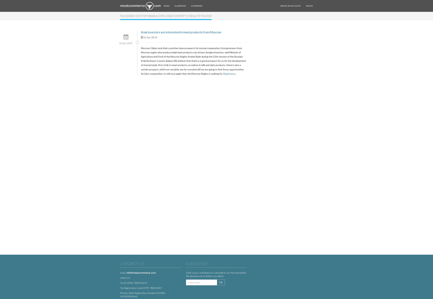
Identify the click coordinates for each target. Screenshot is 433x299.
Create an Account (290, 6)
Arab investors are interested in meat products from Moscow (181, 32)
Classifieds (180, 6)
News (166, 6)
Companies (196, 6)
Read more (229, 73)
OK (221, 282)
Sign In (309, 6)
